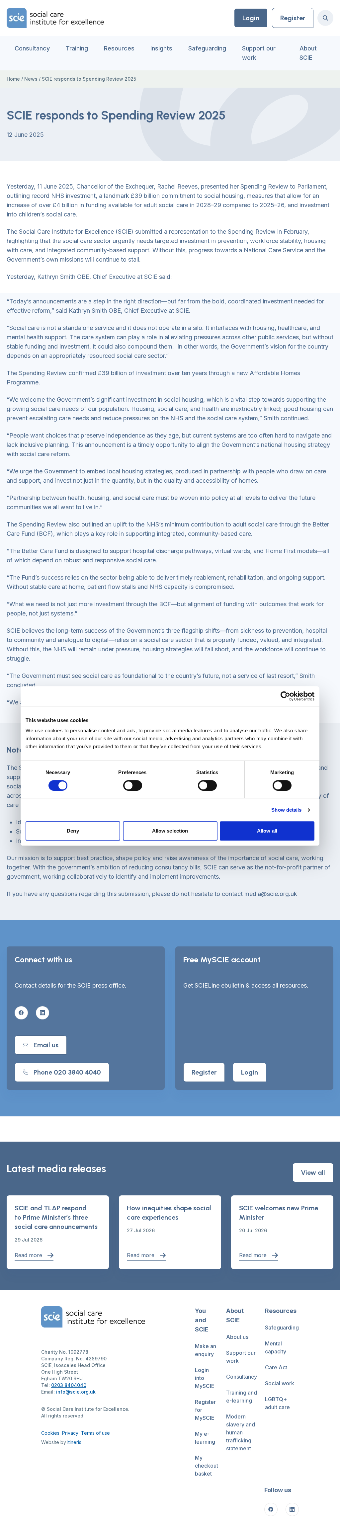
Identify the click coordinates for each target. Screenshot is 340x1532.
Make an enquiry (205, 1350)
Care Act (276, 1367)
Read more (28, 1255)
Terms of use (95, 1433)
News (31, 79)
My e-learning (205, 1437)
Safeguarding (207, 48)
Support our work (259, 53)
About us (237, 1336)
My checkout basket (206, 1465)
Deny (73, 831)
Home (13, 79)
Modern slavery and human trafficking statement (240, 1432)
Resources (119, 48)
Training (77, 48)
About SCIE (308, 53)
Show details (286, 810)
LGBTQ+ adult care (277, 1403)
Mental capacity (275, 1347)
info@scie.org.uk (76, 1392)
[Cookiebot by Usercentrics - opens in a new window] (285, 696)
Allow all (267, 831)
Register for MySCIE (205, 1410)
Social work (279, 1383)
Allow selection (170, 831)
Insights (161, 48)
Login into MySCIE (204, 1378)
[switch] (132, 785)
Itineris (74, 1442)
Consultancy (32, 48)
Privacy (70, 1433)
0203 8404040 (68, 1385)
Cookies (50, 1433)
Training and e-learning (241, 1396)
